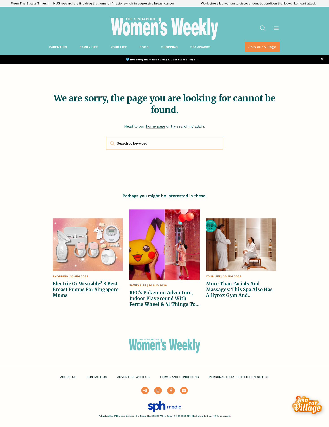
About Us (68, 377)
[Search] (262, 29)
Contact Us (96, 377)
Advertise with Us (133, 377)
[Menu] (276, 29)
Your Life (119, 47)
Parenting (58, 47)
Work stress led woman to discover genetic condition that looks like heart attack (247, 3)
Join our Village (262, 47)
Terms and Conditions (179, 377)
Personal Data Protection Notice (239, 377)
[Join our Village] (307, 405)
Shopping (169, 47)
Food (144, 47)
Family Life (89, 47)
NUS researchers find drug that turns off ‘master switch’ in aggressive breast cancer (103, 3)
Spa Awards (200, 47)
